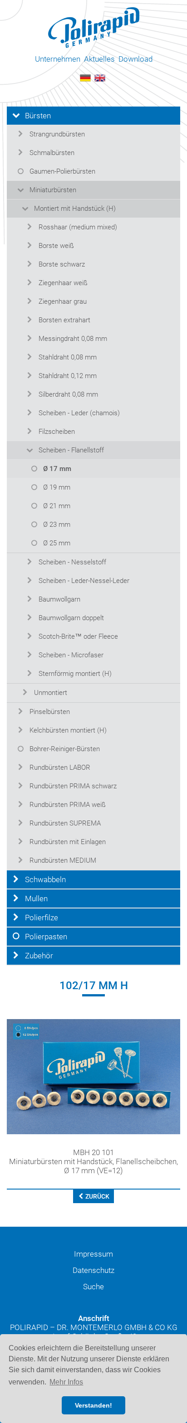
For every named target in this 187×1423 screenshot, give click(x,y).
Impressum (93, 1253)
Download (135, 58)
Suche (93, 1286)
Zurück (96, 1196)
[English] (99, 77)
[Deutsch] (85, 77)
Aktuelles (99, 58)
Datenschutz (93, 1270)
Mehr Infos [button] (66, 1382)
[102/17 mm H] (93, 1076)
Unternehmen (57, 58)
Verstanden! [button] (93, 1405)
